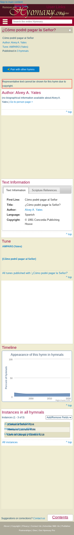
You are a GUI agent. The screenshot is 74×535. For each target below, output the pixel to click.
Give (35, 530)
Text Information (15, 190)
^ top (69, 111)
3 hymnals (23, 51)
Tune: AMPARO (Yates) (15, 46)
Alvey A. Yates (34, 209)
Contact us (39, 518)
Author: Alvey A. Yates (14, 42)
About (6, 526)
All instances (10, 442)
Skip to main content (11, 2)
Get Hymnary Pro (47, 530)
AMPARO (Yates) (12, 246)
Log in (51, 13)
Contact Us (36, 526)
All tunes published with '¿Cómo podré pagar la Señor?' (35, 273)
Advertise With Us (51, 526)
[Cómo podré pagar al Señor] (19, 259)
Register (64, 13)
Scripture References (44, 190)
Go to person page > (21, 102)
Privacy (25, 526)
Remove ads (9, 7)
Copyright (15, 526)
